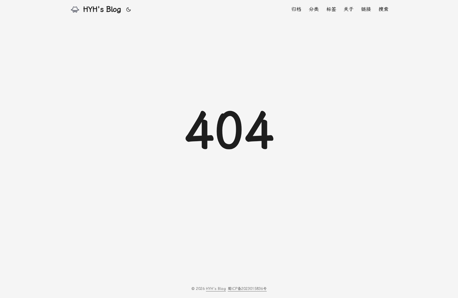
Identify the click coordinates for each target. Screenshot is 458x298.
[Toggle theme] (128, 9)
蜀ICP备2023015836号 (247, 288)
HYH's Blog (102, 9)
